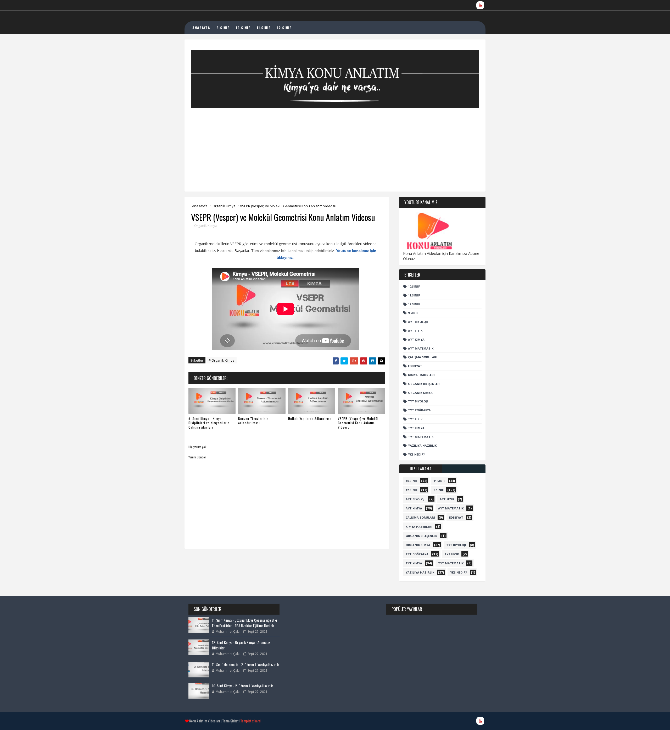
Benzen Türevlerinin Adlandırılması (253, 420)
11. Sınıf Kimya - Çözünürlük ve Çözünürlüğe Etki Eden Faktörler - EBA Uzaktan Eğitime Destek (244, 622)
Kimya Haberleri (421, 375)
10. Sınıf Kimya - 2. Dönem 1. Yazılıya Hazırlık (242, 685)
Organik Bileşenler (424, 384)
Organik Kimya (224, 206)
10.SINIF (243, 27)
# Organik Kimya (221, 360)
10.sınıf (414, 286)
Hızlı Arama (421, 468)
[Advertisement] (335, 144)
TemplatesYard (250, 720)
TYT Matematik (420, 437)
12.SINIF (284, 27)
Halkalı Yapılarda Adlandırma (310, 418)
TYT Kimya (416, 428)
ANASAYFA (201, 27)
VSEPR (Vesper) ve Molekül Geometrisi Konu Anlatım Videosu (358, 423)
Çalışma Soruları (422, 357)
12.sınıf (414, 304)
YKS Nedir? (416, 454)
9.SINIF (223, 27)
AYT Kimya (416, 339)
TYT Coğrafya (419, 410)
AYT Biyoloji (418, 322)
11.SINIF (264, 27)
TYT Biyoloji (418, 401)
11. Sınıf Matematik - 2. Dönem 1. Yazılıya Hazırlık (245, 664)
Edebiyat (415, 366)
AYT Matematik (420, 348)
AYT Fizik (415, 331)
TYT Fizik (415, 419)
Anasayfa (200, 206)
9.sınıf (413, 313)
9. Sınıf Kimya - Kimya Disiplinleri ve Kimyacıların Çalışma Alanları (209, 423)
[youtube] (480, 5)
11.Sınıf (414, 295)
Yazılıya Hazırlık (422, 445)
